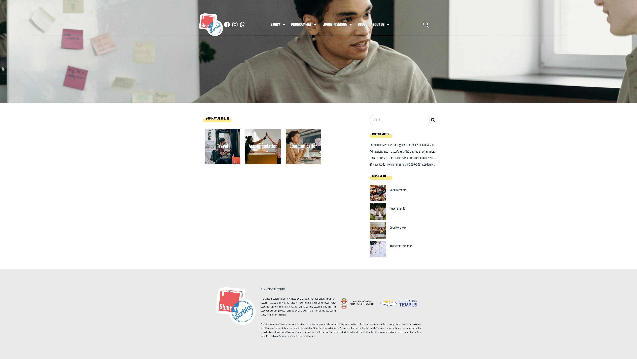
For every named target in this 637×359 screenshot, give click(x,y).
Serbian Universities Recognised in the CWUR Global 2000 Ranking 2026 (403, 148)
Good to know (398, 227)
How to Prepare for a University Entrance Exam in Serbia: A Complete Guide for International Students (403, 161)
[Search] (433, 120)
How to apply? (398, 209)
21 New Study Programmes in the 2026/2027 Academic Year (401, 167)
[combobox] (400, 120)
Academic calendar (401, 246)
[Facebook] (227, 25)
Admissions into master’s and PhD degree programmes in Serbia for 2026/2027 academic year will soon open (402, 154)
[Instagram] (235, 25)
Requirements (398, 190)
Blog (361, 25)
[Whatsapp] (243, 25)
